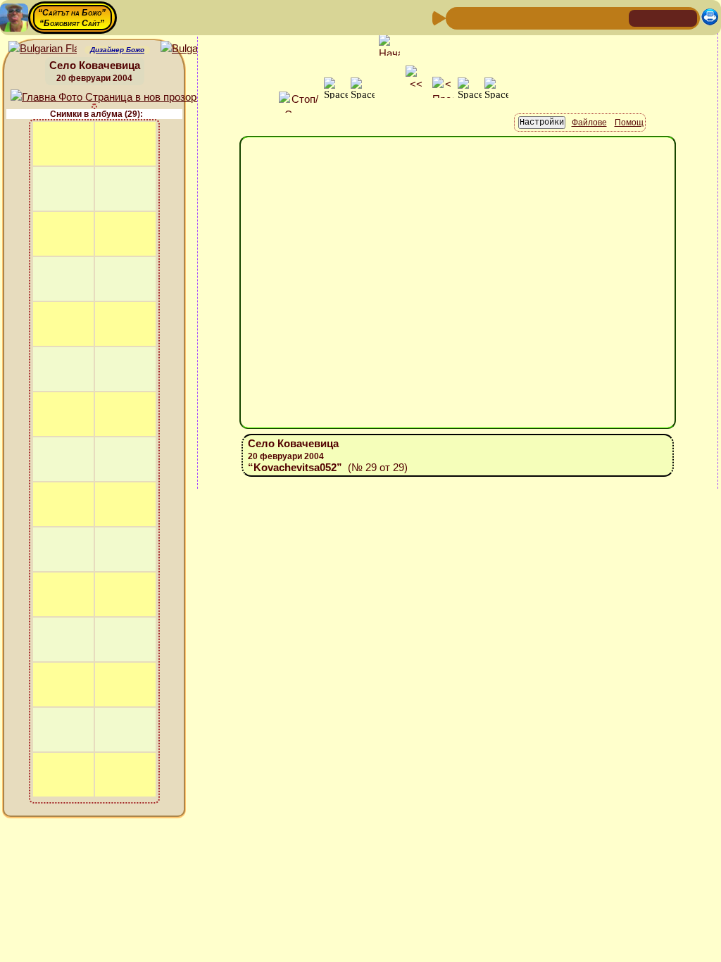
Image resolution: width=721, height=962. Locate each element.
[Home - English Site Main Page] (685, 17)
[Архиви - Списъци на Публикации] (503, 17)
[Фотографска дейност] (571, 17)
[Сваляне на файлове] (593, 17)
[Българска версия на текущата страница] (194, 49)
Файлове (589, 122)
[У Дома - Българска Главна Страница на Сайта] (663, 17)
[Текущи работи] (548, 17)
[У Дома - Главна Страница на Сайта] (640, 17)
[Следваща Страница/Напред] (480, 17)
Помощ (629, 122)
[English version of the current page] (42, 49)
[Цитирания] (526, 17)
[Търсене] (616, 17)
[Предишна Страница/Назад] (458, 17)
